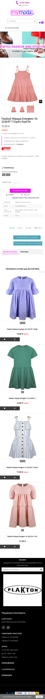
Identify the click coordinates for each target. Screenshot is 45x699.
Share (20, 228)
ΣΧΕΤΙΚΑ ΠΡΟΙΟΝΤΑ (10, 252)
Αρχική (5, 49)
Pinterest (38, 228)
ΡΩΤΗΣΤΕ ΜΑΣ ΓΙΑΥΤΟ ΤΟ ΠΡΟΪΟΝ (27, 243)
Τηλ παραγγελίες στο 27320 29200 (26, 237)
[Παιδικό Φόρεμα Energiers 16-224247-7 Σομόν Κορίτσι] (13, 109)
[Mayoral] (23, 590)
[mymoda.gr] (22, 13)
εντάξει (39, 697)
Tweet (13, 228)
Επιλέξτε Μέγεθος (10, 172)
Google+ (29, 228)
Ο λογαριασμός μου (8, 669)
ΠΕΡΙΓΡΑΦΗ (24, 252)
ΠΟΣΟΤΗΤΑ (6, 182)
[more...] (6, 149)
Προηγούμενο (4, 110)
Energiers (20, 144)
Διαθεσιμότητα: (9, 141)
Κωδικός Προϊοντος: (11, 138)
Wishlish (26, 195)
